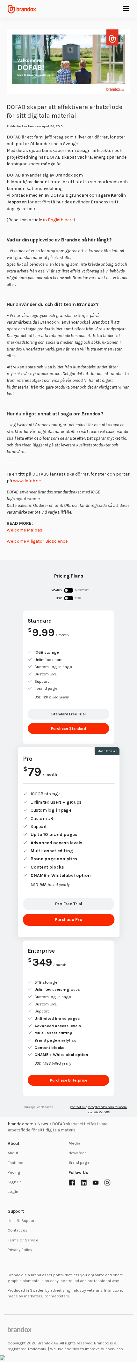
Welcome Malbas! (25, 530)
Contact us (17, 1230)
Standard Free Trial (68, 714)
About (13, 1152)
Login (13, 1191)
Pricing (14, 1172)
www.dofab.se (27, 481)
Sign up (15, 1181)
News (32, 126)
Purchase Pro (68, 919)
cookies (71, 1348)
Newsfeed (77, 1152)
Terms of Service (23, 1240)
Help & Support (22, 1220)
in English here (58, 220)
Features (15, 1162)
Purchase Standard (68, 728)
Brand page (79, 1162)
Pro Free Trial (68, 904)
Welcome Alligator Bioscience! (37, 541)
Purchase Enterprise (68, 1080)
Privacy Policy (20, 1249)
